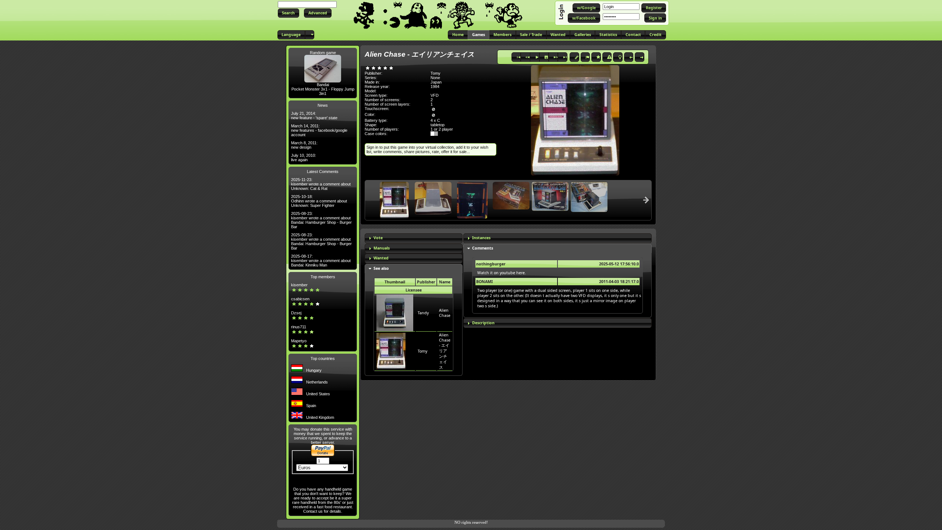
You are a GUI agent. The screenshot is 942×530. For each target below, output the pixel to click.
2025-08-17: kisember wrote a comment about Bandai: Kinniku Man (321, 260)
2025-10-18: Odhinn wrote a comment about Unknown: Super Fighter (319, 201)
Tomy (422, 351)
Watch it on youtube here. (501, 272)
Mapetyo (299, 341)
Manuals (381, 248)
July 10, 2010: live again (303, 157)
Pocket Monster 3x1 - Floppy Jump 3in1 (322, 91)
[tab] (414, 238)
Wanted (381, 258)
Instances (481, 237)
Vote (378, 237)
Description (483, 322)
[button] (288, 13)
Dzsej (296, 313)
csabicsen (300, 299)
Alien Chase (444, 313)
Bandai (323, 84)
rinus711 (298, 327)
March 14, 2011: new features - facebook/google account (319, 130)
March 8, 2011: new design (304, 145)
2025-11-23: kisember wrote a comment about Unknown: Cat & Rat (321, 184)
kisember (299, 285)
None (435, 77)
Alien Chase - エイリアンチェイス (444, 351)
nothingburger (491, 263)
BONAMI (484, 281)
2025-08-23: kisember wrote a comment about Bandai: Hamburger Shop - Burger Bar (321, 220)
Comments (482, 248)
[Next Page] (646, 199)
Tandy (423, 312)
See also (381, 268)
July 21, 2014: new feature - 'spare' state (314, 115)
